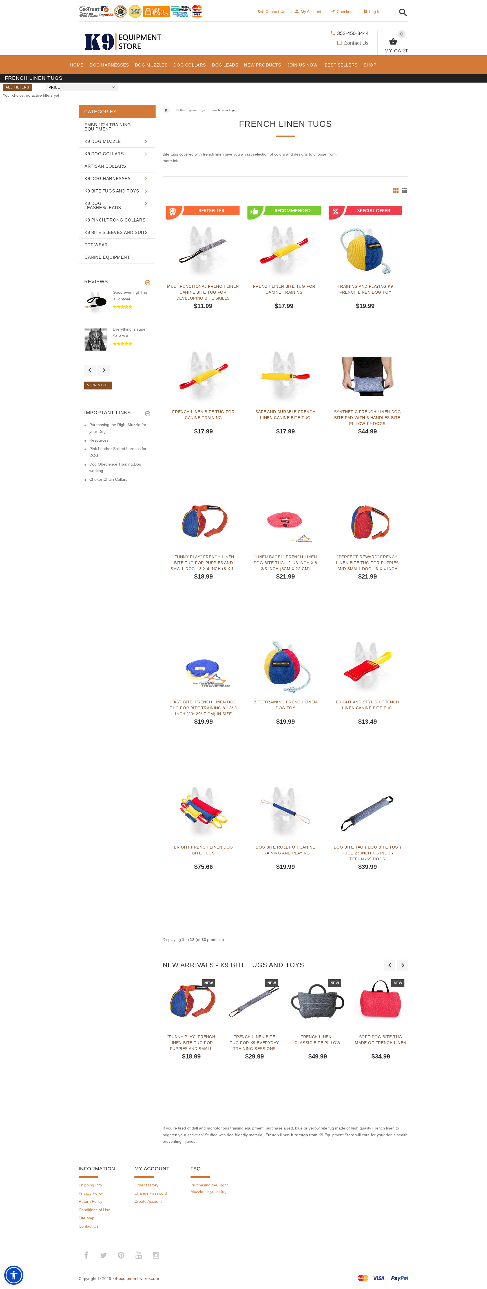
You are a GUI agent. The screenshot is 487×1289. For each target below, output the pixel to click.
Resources (99, 440)
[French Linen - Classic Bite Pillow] (317, 1001)
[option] (191, 1044)
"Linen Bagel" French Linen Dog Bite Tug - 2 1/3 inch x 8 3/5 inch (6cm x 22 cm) (285, 563)
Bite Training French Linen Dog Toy (285, 705)
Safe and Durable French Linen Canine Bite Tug (285, 414)
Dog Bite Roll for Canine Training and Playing (285, 850)
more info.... (173, 160)
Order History (146, 1185)
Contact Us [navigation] (275, 11)
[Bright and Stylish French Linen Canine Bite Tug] (367, 666)
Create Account (148, 1201)
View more (98, 385)
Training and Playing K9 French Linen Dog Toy (365, 289)
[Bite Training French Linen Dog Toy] (285, 666)
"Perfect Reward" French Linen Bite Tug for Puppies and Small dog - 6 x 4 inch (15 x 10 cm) (367, 563)
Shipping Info (90, 1185)
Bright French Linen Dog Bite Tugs (203, 850)
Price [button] (54, 87)
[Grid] (396, 190)
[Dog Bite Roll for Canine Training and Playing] (285, 811)
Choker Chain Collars (108, 479)
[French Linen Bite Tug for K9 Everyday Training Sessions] (254, 1001)
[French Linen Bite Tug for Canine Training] (203, 376)
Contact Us (356, 43)
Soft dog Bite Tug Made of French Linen (380, 1040)
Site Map (86, 1218)
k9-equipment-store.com (135, 1278)
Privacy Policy (91, 1193)
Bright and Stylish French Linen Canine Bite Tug (367, 705)
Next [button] (104, 370)
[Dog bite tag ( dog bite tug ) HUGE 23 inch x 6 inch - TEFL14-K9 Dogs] (367, 811)
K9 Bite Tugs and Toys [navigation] (190, 110)
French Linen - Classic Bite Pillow (317, 1040)
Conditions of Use (94, 1210)
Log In (374, 11)
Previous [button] (90, 370)
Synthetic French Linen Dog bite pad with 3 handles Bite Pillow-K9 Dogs (367, 417)
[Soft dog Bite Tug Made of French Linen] (380, 1001)
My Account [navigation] (311, 11)
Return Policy (90, 1201)
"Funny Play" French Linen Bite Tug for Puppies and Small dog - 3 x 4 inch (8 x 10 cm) (203, 563)
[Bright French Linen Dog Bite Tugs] (203, 811)
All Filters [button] (17, 87)
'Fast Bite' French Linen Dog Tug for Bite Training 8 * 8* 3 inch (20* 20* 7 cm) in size (203, 708)
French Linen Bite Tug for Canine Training (284, 289)
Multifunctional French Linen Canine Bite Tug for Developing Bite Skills (203, 292)
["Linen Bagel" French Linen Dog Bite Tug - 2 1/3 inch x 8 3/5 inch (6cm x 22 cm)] (285, 521)
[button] (401, 13)
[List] (404, 190)
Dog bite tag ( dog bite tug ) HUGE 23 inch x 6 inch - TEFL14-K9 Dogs (367, 853)
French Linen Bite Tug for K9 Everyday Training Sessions (254, 1043)
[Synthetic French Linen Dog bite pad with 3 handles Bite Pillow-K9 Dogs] (367, 376)
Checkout (345, 11)
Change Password (150, 1193)
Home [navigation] (166, 110)
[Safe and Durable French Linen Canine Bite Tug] (285, 376)
